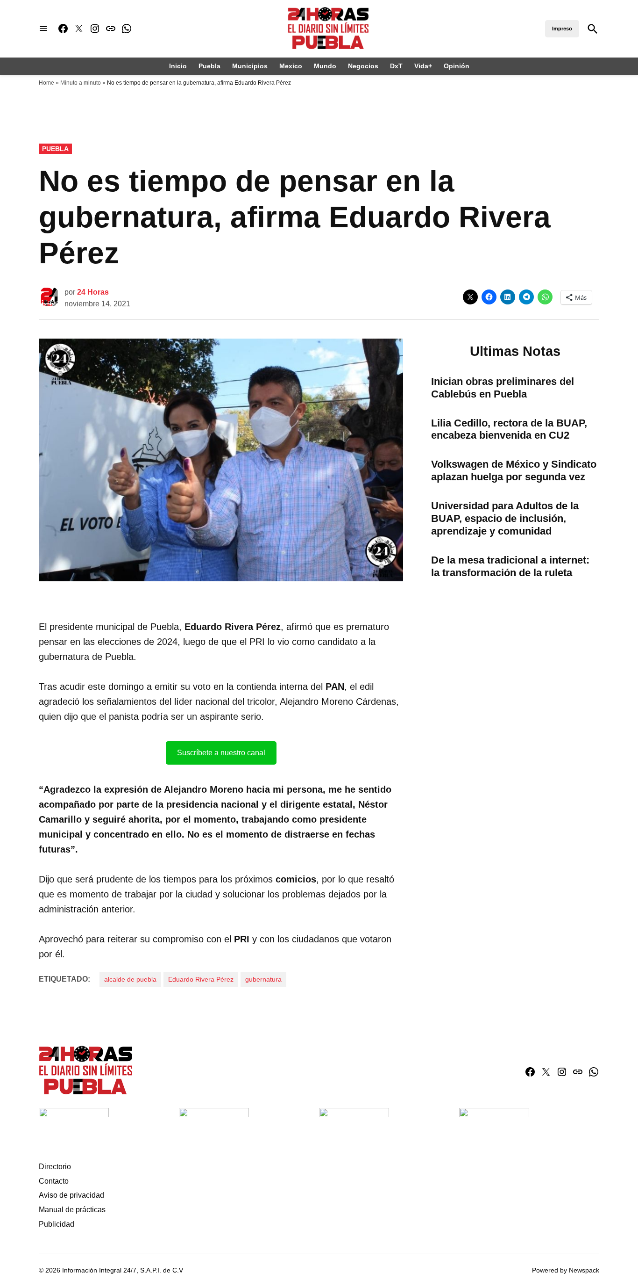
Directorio (55, 1167)
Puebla (209, 66)
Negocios (363, 66)
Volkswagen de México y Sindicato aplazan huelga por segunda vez (513, 470)
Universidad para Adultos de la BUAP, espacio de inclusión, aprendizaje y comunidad (505, 518)
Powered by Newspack (565, 1270)
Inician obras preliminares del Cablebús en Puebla (502, 388)
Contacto (54, 1181)
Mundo (325, 66)
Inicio (178, 66)
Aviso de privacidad (71, 1195)
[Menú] (43, 29)
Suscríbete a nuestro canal (221, 753)
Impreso (562, 28)
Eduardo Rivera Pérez (201, 979)
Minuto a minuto (80, 83)
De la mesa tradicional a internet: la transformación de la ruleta (510, 566)
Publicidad (56, 1224)
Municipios (250, 66)
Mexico (290, 66)
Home (46, 83)
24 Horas (93, 292)
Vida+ (423, 66)
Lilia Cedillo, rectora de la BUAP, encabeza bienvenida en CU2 (509, 429)
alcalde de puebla (130, 979)
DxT (396, 66)
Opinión (456, 66)
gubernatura (263, 979)
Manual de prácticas (72, 1210)
